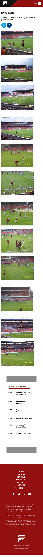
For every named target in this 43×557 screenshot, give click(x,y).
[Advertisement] (21, 379)
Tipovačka (21, 474)
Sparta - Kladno (7, 13)
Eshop (21, 488)
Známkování (21, 477)
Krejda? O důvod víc (23, 433)
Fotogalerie (21, 482)
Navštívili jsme (21, 480)
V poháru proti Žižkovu (24, 418)
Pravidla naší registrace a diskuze (15, 526)
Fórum (21, 472)
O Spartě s (21, 485)
